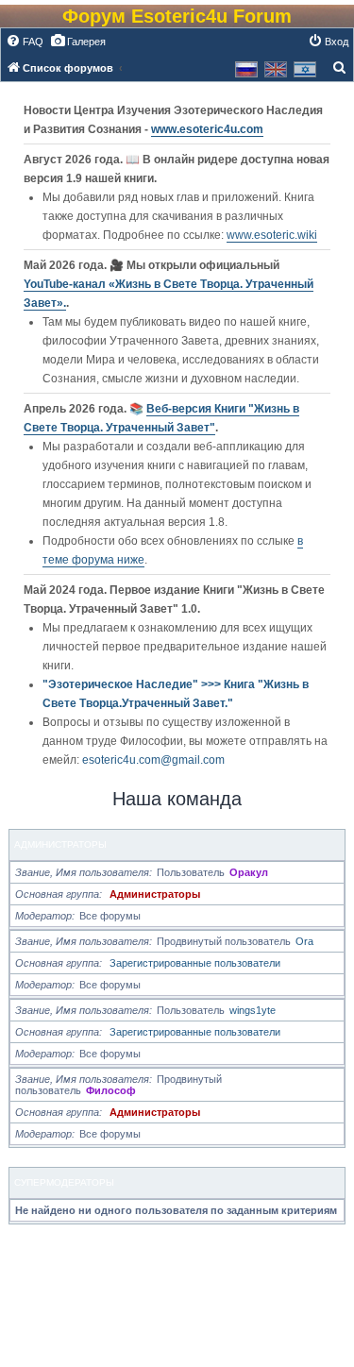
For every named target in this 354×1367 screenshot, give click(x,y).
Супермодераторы (64, 1182)
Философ (111, 1090)
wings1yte (252, 1010)
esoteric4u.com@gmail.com (153, 760)
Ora (304, 941)
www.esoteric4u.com (207, 129)
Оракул (248, 872)
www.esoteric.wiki (272, 235)
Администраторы (60, 844)
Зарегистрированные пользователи (195, 963)
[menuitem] (24, 41)
